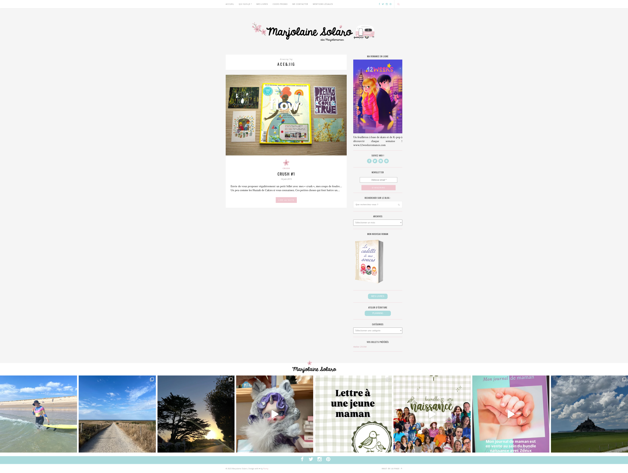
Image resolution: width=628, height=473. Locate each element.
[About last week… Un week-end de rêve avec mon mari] (589, 414)
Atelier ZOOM (359, 346)
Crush (286, 168)
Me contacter (300, 4)
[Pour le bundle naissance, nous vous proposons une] (353, 414)
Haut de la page (391, 468)
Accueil (230, 4)
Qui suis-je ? (245, 4)
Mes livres (262, 4)
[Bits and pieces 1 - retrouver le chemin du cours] (117, 414)
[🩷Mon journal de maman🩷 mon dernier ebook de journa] (510, 414)
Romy (265, 468)
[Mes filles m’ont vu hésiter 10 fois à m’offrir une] (274, 414)
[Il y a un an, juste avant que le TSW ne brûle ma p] (38, 414)
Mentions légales (323, 4)
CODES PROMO (280, 4)
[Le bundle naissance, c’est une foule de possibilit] (432, 414)
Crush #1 (286, 174)
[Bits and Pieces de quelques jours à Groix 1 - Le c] (196, 414)
